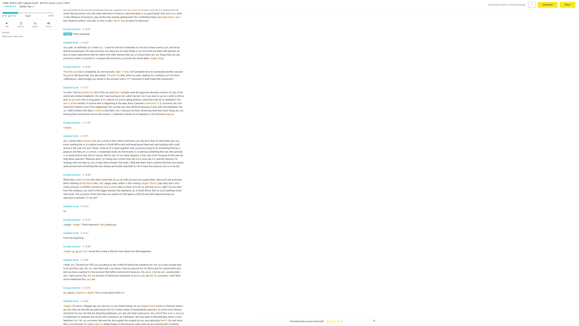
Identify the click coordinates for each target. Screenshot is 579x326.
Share (568, 4)
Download (548, 4)
